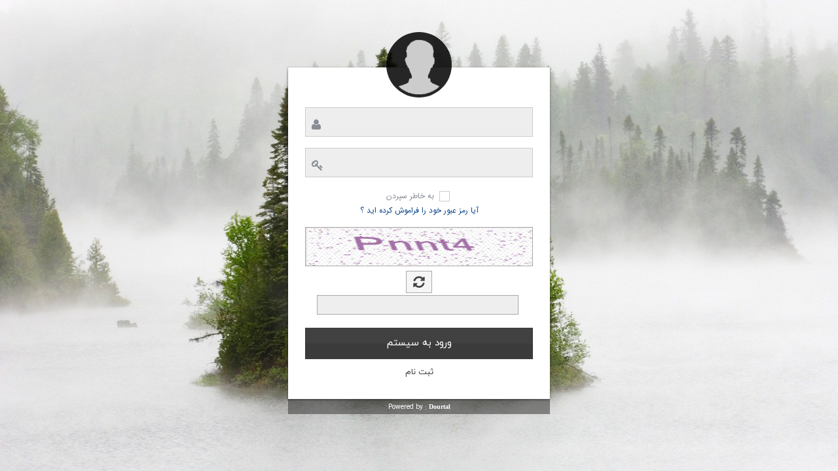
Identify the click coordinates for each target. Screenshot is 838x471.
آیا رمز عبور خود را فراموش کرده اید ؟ (419, 210)
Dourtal (439, 406)
